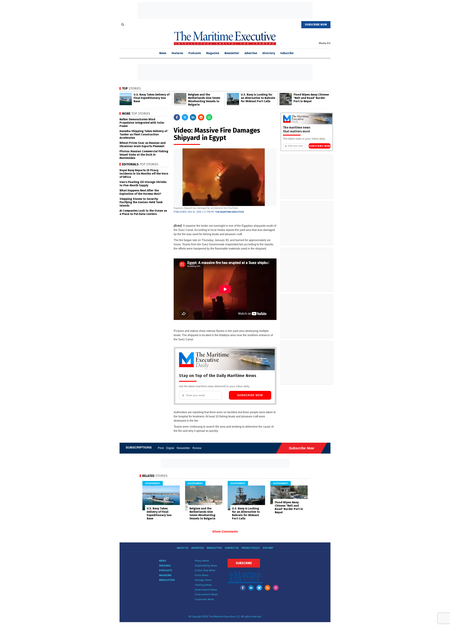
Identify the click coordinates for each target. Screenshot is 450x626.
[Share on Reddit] (201, 117)
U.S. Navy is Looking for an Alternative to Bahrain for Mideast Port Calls (258, 98)
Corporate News (204, 599)
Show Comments (225, 531)
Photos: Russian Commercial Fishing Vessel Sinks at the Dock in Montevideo (144, 155)
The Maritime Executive (229, 212)
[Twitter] (259, 588)
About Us (182, 547)
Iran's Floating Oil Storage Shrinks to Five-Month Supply (143, 183)
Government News (206, 589)
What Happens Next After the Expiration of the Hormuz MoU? (140, 192)
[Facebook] (243, 588)
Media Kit (324, 43)
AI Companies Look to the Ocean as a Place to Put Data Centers (143, 212)
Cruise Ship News (205, 570)
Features (177, 53)
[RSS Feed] (267, 588)
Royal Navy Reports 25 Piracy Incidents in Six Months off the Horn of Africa (144, 174)
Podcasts (194, 53)
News (162, 560)
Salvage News (203, 580)
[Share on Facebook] (177, 117)
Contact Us (232, 547)
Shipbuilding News (206, 565)
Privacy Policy (251, 547)
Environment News (206, 594)
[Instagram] (276, 588)
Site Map (268, 547)
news (162, 53)
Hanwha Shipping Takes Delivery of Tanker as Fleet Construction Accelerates (143, 134)
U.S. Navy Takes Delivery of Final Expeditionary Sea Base (151, 98)
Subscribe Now (250, 395)
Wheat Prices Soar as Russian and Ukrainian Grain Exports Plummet (143, 144)
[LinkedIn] (251, 588)
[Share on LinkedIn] (193, 117)
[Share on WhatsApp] (209, 117)
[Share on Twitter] (185, 117)
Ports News (201, 575)
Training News (203, 584)
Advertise (251, 53)
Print (161, 448)
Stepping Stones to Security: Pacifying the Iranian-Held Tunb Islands (141, 202)
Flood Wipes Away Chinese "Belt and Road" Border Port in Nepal (311, 98)
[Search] (123, 25)
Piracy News (202, 560)
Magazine (212, 53)
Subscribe (287, 53)
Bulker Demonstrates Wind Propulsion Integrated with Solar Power (142, 123)
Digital (170, 448)
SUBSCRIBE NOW (316, 24)
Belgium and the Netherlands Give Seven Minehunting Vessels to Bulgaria (204, 99)
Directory (268, 53)
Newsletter (231, 53)
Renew (196, 448)
